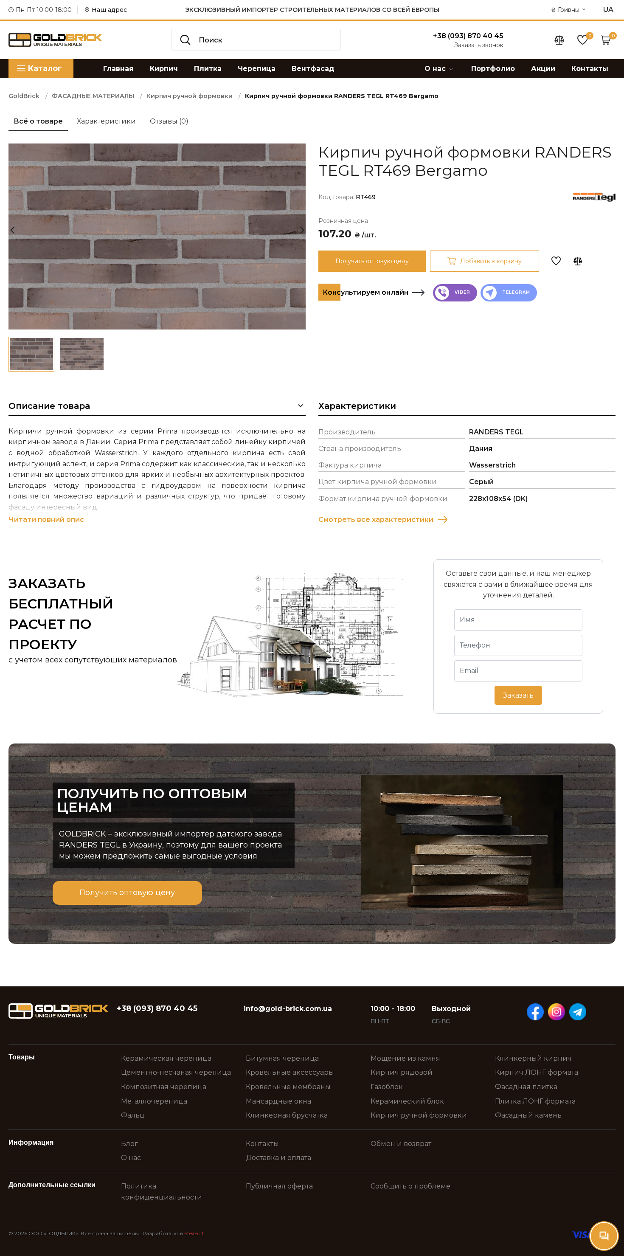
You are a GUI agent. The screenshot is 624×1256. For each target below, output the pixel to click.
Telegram (515, 292)
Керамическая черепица (166, 1058)
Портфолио (493, 69)
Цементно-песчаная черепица (176, 1072)
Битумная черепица (282, 1058)
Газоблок (387, 1087)
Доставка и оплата (278, 1158)
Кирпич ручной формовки (419, 1115)
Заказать (518, 695)
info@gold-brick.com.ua (288, 1009)
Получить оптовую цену (372, 261)
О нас (436, 69)
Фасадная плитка (526, 1087)
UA (608, 10)
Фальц (133, 1115)
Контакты (589, 69)
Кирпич (164, 69)
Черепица (256, 69)
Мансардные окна (278, 1101)
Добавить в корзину (491, 261)
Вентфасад (313, 69)
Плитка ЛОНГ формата (535, 1101)
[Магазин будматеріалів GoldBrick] (58, 1011)
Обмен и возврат (401, 1144)
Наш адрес (109, 10)
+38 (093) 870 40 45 (468, 36)
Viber (461, 292)
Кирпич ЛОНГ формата (536, 1072)
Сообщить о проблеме (410, 1186)
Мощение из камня (405, 1058)
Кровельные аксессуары (290, 1072)
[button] (302, 227)
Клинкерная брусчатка (287, 1115)
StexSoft (194, 1233)
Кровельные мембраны (288, 1087)
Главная (118, 69)
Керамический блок (407, 1101)
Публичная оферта (279, 1186)
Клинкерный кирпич (533, 1058)
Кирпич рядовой (402, 1072)
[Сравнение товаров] (559, 40)
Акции (543, 69)
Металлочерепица (154, 1101)
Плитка (208, 69)
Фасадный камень (528, 1115)
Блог (129, 1144)
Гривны (566, 10)
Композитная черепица (163, 1087)
